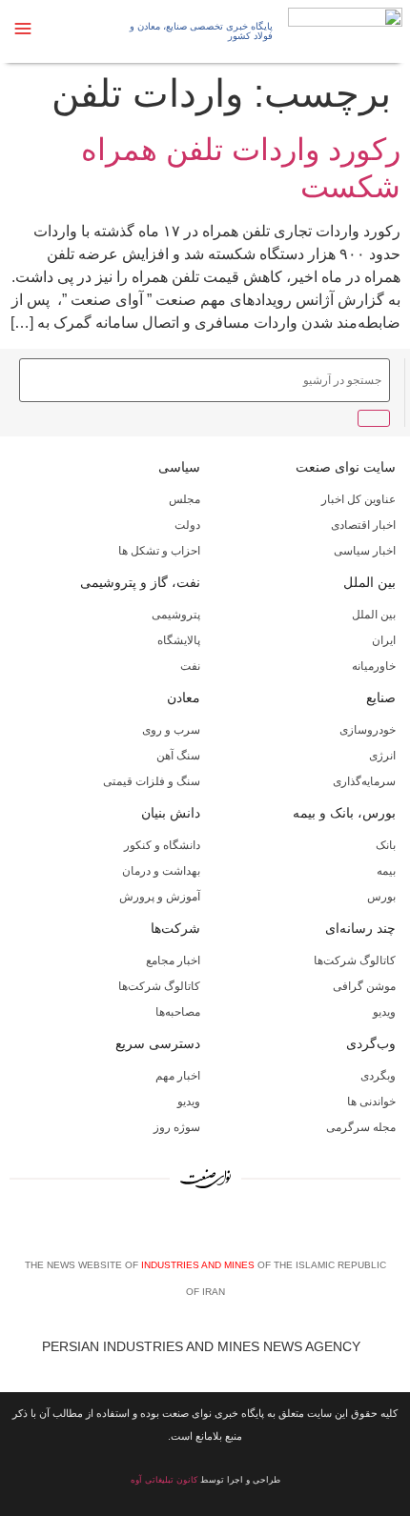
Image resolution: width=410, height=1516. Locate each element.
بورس (381, 896)
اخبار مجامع (173, 960)
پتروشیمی (176, 614)
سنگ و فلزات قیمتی (151, 781)
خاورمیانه (374, 666)
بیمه (386, 871)
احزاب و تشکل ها (159, 550)
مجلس (184, 499)
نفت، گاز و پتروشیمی (140, 582)
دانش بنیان (170, 812)
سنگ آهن (178, 755)
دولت (187, 525)
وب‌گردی (371, 1043)
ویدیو (384, 1012)
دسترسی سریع (157, 1043)
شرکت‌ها (175, 928)
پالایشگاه (178, 640)
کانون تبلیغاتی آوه (164, 1480)
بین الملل (369, 582)
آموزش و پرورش (159, 896)
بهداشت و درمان (161, 871)
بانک (386, 845)
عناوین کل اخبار (358, 499)
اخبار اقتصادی (363, 525)
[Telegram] (237, 1229)
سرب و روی (171, 730)
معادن (183, 697)
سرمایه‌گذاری (364, 781)
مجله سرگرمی (361, 1127)
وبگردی (378, 1075)
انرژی (382, 755)
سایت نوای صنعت (346, 467)
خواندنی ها (371, 1101)
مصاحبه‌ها (177, 1012)
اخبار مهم (177, 1075)
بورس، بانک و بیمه (344, 812)
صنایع (381, 697)
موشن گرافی (364, 986)
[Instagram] (208, 1229)
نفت (190, 666)
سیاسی (179, 467)
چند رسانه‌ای (360, 928)
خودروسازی (367, 730)
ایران (384, 640)
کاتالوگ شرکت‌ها (355, 960)
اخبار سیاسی (365, 550)
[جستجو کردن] (374, 418)
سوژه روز (177, 1127)
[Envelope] (180, 1229)
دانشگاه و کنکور (162, 845)
